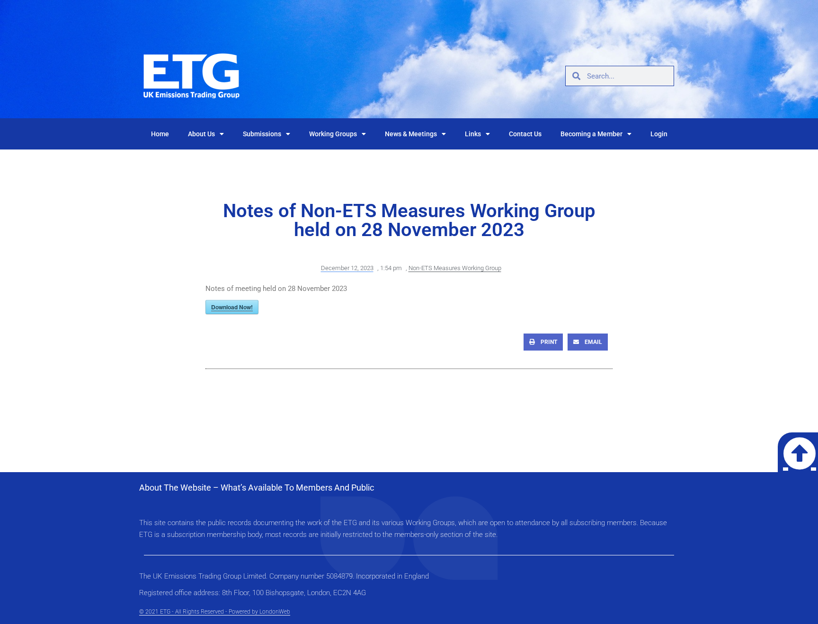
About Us (201, 134)
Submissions (262, 134)
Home (160, 134)
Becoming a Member (591, 134)
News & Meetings (411, 134)
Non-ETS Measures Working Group (455, 268)
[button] (543, 342)
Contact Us (525, 134)
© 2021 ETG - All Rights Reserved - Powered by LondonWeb (214, 611)
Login (658, 134)
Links (473, 134)
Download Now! (232, 307)
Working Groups (333, 134)
